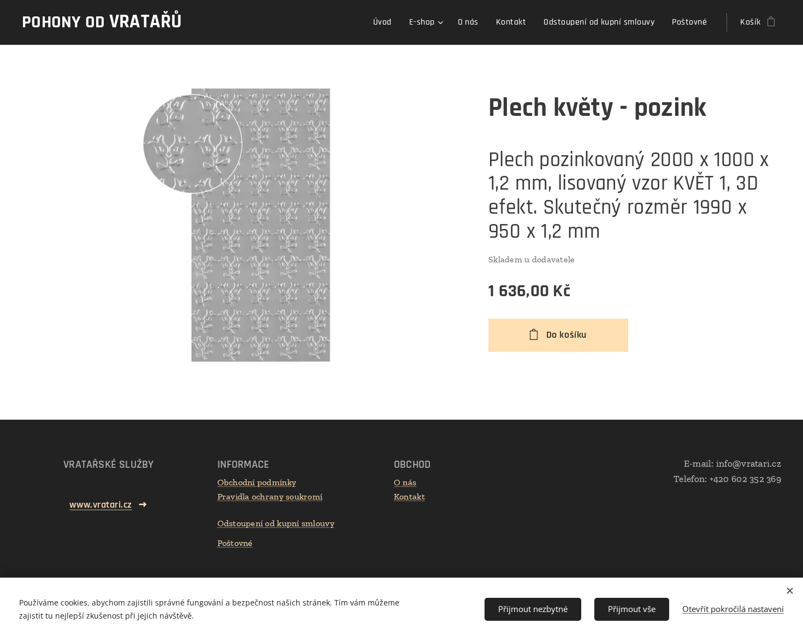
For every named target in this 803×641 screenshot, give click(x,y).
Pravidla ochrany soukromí (270, 496)
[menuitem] (385, 22)
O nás (405, 482)
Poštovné (235, 543)
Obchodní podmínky (257, 482)
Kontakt (409, 496)
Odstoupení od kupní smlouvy (275, 523)
